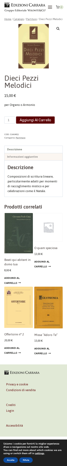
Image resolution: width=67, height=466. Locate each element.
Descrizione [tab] (14, 149)
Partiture (20, 138)
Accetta (10, 460)
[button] (58, 28)
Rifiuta (26, 460)
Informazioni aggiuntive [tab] (22, 156)
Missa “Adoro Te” (46, 335)
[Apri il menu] (50, 7)
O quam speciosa (45, 248)
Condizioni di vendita (21, 390)
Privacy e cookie (17, 384)
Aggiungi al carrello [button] (12, 280)
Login (10, 410)
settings (39, 453)
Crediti (11, 405)
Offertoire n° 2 (14, 334)
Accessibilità (14, 425)
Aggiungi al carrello (35, 120)
